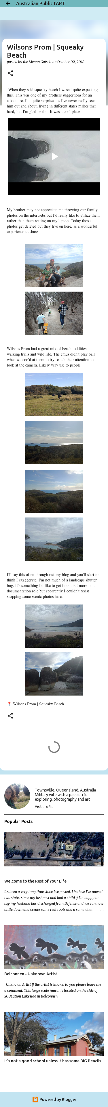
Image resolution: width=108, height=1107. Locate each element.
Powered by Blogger (57, 1099)
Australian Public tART (40, 3)
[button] (10, 74)
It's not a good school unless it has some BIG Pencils (52, 1061)
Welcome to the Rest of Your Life (35, 881)
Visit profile (44, 806)
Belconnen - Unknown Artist (30, 974)
